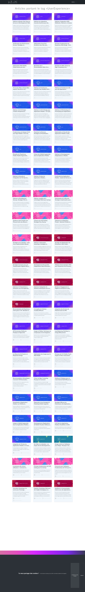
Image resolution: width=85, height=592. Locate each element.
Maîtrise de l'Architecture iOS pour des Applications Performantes (62, 88)
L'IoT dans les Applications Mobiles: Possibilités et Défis (62, 424)
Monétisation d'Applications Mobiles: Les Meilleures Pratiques (20, 403)
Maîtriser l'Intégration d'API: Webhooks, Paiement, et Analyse (63, 22)
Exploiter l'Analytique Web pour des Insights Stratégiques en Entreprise (42, 489)
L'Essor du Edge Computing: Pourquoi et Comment (41, 379)
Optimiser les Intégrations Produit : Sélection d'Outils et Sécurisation (62, 221)
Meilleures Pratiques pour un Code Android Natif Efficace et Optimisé (63, 379)
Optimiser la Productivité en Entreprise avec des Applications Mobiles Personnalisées (21, 287)
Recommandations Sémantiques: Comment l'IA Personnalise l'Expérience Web (21, 379)
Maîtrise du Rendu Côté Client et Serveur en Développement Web (21, 22)
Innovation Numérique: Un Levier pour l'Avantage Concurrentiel (20, 489)
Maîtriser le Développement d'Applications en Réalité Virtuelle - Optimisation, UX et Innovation (63, 155)
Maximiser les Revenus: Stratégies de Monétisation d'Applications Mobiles (41, 133)
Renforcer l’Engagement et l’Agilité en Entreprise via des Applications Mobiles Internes (62, 287)
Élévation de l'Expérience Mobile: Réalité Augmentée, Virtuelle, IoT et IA (20, 155)
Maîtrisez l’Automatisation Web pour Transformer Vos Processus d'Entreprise (63, 265)
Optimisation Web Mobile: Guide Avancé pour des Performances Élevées (20, 66)
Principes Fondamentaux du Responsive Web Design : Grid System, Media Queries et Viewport (62, 44)
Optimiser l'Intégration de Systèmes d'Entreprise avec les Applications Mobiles (42, 287)
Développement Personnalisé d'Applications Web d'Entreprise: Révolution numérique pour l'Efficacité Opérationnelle (42, 265)
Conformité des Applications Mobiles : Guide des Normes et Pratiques (63, 177)
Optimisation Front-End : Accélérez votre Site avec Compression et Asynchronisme (42, 44)
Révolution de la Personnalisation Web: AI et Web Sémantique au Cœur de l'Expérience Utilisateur (41, 66)
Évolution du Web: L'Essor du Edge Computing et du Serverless (62, 66)
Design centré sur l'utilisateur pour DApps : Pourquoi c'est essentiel (62, 445)
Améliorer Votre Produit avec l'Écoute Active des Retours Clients (20, 221)
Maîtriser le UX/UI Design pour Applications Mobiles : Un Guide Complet (42, 110)
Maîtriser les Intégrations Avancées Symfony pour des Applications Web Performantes (42, 22)
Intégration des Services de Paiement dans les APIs (62, 310)
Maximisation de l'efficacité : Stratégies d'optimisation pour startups (62, 199)
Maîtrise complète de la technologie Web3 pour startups (42, 199)
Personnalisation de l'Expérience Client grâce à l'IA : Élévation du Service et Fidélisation (21, 310)
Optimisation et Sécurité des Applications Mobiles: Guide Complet (62, 133)
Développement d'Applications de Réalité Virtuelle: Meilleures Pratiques (42, 424)
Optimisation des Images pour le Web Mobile (42, 355)
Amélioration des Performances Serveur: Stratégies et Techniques (21, 44)
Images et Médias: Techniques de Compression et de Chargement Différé (42, 332)
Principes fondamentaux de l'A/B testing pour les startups (42, 467)
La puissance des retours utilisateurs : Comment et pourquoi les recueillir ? (19, 467)
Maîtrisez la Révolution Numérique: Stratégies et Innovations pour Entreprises (41, 243)
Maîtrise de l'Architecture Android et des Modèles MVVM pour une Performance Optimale (42, 88)
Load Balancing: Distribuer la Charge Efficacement (62, 332)
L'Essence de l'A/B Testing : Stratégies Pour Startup (41, 221)
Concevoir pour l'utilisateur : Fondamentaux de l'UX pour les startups (63, 467)
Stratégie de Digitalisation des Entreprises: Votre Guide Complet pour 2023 (62, 243)
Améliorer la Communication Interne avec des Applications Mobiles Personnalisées (62, 489)
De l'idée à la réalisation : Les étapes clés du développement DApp (42, 445)
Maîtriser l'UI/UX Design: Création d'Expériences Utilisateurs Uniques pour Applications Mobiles (19, 110)
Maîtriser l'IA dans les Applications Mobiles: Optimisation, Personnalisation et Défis (42, 177)
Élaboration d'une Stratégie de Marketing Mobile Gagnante (42, 403)
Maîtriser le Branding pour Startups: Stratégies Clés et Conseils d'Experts (20, 199)
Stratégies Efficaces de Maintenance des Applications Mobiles (62, 403)
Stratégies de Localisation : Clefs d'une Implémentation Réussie (21, 243)
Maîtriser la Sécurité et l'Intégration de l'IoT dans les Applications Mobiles (20, 177)
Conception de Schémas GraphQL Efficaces (40, 310)
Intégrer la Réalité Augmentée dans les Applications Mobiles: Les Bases (20, 424)
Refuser (82, 575)
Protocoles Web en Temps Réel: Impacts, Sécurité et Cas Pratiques (21, 88)
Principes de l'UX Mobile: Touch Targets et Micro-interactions (63, 355)
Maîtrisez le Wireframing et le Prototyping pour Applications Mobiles (62, 110)
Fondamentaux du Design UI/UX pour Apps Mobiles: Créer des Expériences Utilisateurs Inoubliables (21, 133)
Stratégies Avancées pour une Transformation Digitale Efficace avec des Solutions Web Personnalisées (21, 265)
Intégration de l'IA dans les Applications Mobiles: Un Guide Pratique (21, 445)
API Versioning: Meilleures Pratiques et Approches (20, 332)
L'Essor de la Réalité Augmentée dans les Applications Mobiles (42, 155)
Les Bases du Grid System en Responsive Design (20, 355)
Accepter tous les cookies (75, 575)
